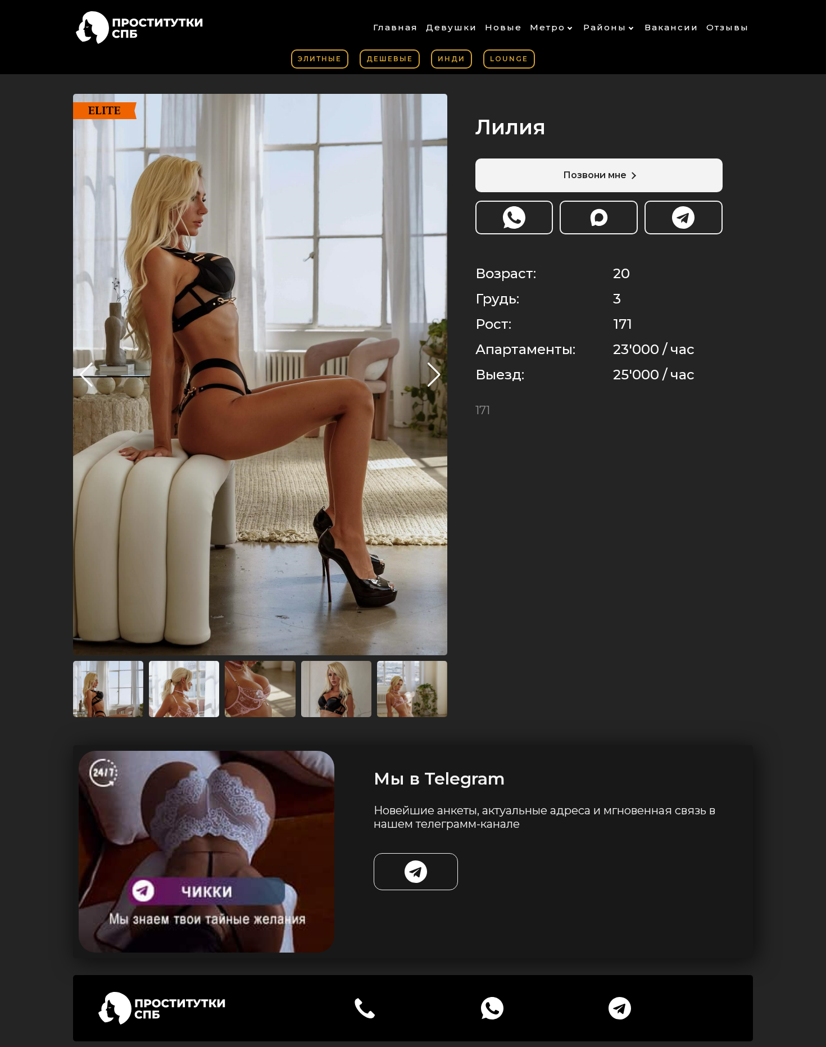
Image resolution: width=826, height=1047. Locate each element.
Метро (547, 27)
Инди (451, 59)
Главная (395, 27)
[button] (434, 374)
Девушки (451, 27)
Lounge (509, 59)
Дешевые (389, 59)
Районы (605, 27)
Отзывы (727, 27)
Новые (503, 27)
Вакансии (671, 27)
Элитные (320, 59)
